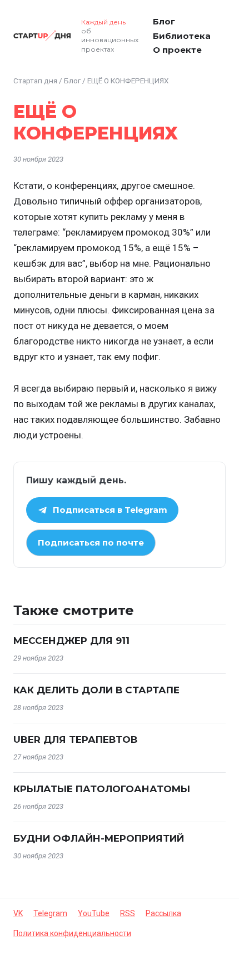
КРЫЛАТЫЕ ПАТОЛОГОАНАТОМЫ (101, 788)
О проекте (177, 49)
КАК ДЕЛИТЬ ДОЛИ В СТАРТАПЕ (96, 690)
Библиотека (182, 36)
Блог (164, 21)
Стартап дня (35, 80)
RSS (127, 913)
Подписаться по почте (91, 542)
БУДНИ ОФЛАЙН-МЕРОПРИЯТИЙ (98, 838)
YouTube (93, 913)
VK (18, 913)
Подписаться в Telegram (110, 509)
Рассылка (163, 913)
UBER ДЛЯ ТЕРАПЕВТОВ (75, 739)
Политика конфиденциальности (72, 933)
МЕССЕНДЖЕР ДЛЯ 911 (71, 640)
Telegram (50, 913)
